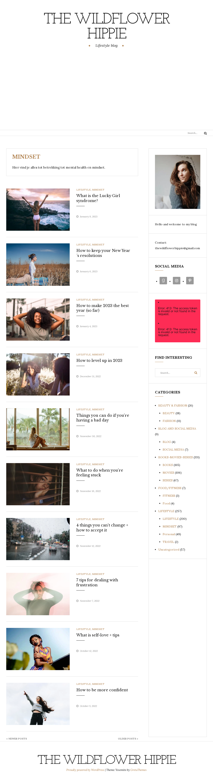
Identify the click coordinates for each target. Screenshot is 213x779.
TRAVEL (168, 542)
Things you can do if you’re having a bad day (102, 418)
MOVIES (168, 473)
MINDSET (98, 189)
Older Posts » (128, 738)
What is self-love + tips (97, 635)
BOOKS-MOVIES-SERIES (175, 457)
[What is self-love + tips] (38, 649)
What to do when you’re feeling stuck (99, 472)
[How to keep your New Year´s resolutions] (38, 264)
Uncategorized (168, 549)
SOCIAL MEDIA (173, 449)
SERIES (168, 480)
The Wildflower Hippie (106, 27)
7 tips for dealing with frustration (97, 582)
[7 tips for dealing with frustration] (38, 594)
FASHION (169, 421)
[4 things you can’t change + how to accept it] (38, 539)
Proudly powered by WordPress (85, 770)
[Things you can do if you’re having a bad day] (38, 429)
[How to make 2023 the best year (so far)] (38, 319)
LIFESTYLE (83, 189)
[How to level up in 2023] (38, 374)
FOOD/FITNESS (169, 488)
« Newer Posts (16, 738)
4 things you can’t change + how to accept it (102, 527)
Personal (169, 534)
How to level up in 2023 (99, 360)
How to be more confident (102, 690)
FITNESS (169, 496)
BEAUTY (169, 413)
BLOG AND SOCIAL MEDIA (177, 428)
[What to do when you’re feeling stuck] (38, 484)
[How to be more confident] (38, 703)
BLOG (167, 442)
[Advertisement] (106, 89)
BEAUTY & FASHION (172, 405)
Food (166, 503)
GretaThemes (138, 770)
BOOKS (168, 465)
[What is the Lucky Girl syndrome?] (38, 209)
